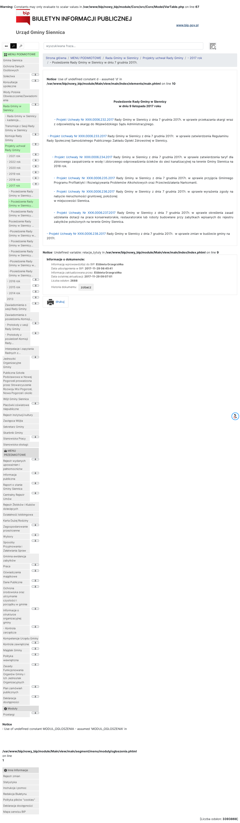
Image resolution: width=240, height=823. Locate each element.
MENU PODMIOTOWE (85, 58)
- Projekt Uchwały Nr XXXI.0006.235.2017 (84, 178)
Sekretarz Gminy (13, 426)
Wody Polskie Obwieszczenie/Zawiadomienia (20, 96)
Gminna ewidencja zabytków (14, 558)
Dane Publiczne (12, 582)
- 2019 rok (13, 173)
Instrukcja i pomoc (14, 787)
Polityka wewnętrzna (11, 658)
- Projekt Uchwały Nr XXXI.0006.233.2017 (77, 136)
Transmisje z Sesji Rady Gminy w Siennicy (19, 128)
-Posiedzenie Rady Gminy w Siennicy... (21, 273)
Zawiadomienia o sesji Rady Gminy (16, 307)
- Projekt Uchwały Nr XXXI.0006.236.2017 (84, 191)
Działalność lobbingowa (18, 514)
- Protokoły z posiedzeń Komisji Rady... (16, 338)
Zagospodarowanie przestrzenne (15, 528)
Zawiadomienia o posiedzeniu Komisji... (18, 317)
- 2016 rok (13, 281)
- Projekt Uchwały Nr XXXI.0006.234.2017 (82, 157)
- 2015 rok (13, 287)
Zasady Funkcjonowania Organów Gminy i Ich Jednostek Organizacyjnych (14, 674)
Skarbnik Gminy (13, 432)
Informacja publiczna (9, 476)
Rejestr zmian (11, 776)
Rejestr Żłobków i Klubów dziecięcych (19, 506)
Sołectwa (9, 76)
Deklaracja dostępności (11, 700)
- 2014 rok (13, 293)
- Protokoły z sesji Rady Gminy (16, 326)
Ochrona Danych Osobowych (13, 68)
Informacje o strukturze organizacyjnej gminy (12, 616)
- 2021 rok (13, 156)
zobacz (86, 287)
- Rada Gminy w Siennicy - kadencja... (20, 118)
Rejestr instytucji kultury (18, 414)
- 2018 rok (13, 179)
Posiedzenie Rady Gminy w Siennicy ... (21, 223)
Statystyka (10, 782)
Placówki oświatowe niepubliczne (16, 407)
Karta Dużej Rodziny (15, 520)
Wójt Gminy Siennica (16, 399)
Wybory (8, 536)
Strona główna (56, 58)
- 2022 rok (14, 161)
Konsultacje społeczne (10, 84)
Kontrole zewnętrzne (16, 644)
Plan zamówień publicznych (12, 690)
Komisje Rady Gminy (13, 138)
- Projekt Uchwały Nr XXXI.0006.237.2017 (85, 213)
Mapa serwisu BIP (14, 811)
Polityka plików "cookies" (19, 799)
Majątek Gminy (12, 650)
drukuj (59, 301)
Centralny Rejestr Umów (13, 496)
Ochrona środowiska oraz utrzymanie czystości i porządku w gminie (15, 596)
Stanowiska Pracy (14, 438)
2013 (10, 298)
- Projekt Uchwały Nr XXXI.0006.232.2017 (83, 119)
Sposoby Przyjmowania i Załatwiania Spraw (14, 546)
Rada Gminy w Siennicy (12, 108)
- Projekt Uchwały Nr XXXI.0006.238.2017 (77, 233)
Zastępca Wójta (13, 420)
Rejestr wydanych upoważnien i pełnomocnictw (14, 464)
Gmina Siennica (12, 60)
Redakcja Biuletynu (15, 793)
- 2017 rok (13, 185)
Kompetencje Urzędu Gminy (20, 638)
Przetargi (8, 714)
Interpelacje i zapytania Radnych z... (19, 350)
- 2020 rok (14, 167)
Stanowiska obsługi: (15, 444)
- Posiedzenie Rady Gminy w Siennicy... (21, 193)
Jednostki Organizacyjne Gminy (12, 362)
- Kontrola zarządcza (9, 630)
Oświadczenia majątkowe (12, 574)
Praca (6, 566)
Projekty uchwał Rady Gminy (15, 148)
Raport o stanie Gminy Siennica (12, 486)
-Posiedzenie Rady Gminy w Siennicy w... (22, 233)
